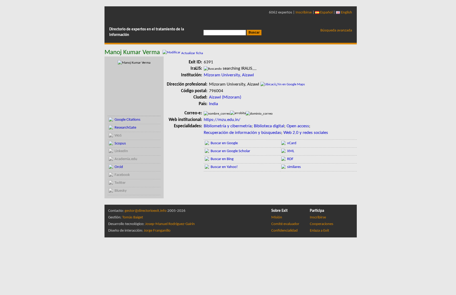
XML (290, 151)
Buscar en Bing (222, 159)
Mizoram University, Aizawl (229, 75)
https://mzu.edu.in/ (222, 120)
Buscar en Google (224, 143)
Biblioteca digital (269, 126)
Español (325, 13)
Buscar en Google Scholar (230, 151)
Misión (276, 217)
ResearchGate (125, 128)
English (346, 13)
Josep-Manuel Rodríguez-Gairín (170, 224)
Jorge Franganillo (157, 231)
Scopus (120, 144)
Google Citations (127, 120)
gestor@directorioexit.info (146, 211)
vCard (291, 143)
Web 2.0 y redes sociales (305, 132)
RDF (290, 159)
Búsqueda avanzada (336, 30)
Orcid (119, 167)
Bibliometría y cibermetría (227, 126)
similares (294, 167)
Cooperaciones (321, 224)
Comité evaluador (285, 224)
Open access (298, 126)
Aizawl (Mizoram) (225, 97)
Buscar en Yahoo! (224, 167)
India (213, 104)
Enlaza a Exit (319, 231)
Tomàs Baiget (132, 217)
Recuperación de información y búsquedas (242, 132)
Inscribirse (304, 13)
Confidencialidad (284, 231)
